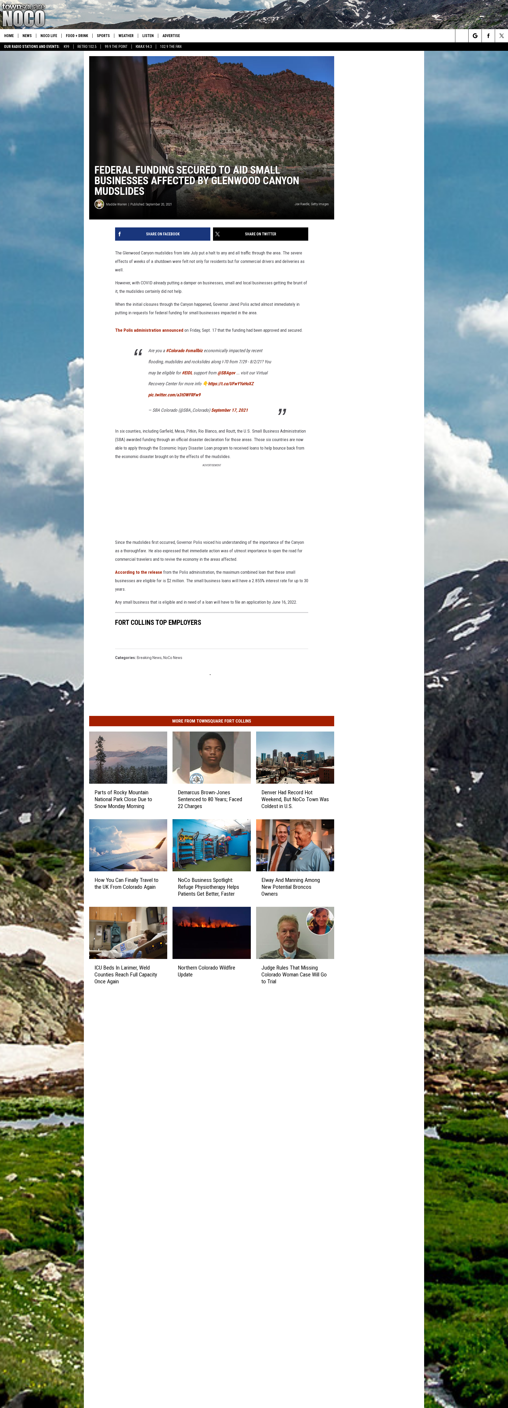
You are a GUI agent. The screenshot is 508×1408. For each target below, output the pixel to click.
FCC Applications (184, 1057)
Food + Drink (77, 36)
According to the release (138, 591)
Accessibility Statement (190, 1080)
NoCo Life (48, 36)
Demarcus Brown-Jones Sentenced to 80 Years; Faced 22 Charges (248, 793)
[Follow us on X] (501, 35)
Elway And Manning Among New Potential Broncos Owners (359, 892)
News (27, 36)
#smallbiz (233, 386)
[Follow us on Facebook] (488, 35)
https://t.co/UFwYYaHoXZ (270, 419)
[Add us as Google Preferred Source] (475, 35)
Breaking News (149, 647)
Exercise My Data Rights (190, 1086)
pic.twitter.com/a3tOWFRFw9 (214, 430)
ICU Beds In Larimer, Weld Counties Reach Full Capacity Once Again (139, 997)
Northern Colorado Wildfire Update (241, 994)
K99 (66, 46)
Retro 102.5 (87, 46)
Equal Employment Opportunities (197, 1039)
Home (9, 36)
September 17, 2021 (269, 446)
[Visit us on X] (287, 1038)
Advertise (171, 36)
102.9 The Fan (171, 46)
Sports (103, 36)
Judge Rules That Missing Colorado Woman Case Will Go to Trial (353, 997)
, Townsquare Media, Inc (175, 1112)
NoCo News (172, 647)
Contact (176, 1097)
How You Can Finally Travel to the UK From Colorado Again (140, 892)
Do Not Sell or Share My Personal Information (207, 1091)
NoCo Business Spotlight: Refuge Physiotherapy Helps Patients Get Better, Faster (248, 896)
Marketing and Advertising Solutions (200, 1045)
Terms (175, 1062)
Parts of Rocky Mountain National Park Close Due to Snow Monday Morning (136, 793)
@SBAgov (266, 408)
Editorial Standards (186, 1051)
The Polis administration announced (149, 366)
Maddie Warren (116, 257)
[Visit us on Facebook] (276, 1038)
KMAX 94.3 (144, 46)
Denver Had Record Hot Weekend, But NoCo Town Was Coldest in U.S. (355, 793)
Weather (126, 36)
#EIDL (226, 408)
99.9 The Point (116, 46)
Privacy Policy (181, 1074)
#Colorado (215, 386)
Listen (148, 36)
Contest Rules (181, 1068)
